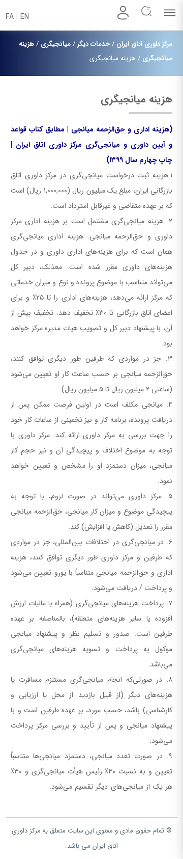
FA (10, 16)
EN (24, 16)
